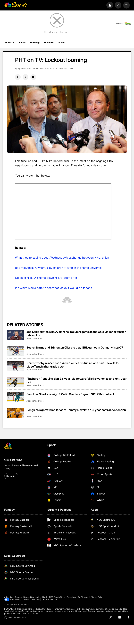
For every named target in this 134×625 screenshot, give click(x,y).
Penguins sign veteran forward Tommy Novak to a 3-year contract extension (76, 410)
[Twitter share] (25, 77)
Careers (18, 597)
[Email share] (33, 77)
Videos (61, 42)
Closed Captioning (32, 597)
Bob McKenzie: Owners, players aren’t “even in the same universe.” (59, 267)
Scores (22, 42)
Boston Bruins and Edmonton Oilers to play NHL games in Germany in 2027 (74, 347)
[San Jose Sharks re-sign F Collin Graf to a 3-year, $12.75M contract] (16, 397)
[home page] (16, 5)
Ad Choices (83, 597)
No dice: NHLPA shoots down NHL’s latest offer (46, 277)
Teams (8, 42)
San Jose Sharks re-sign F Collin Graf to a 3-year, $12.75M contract (70, 394)
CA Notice (35, 599)
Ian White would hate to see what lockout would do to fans (53, 288)
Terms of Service (49, 599)
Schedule (48, 42)
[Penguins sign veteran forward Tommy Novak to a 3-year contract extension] (16, 413)
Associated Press (35, 338)
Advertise (8, 597)
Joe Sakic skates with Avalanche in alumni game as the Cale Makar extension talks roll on (76, 333)
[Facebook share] (18, 77)
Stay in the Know (13, 459)
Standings (35, 42)
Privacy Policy (97, 597)
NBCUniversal (22, 605)
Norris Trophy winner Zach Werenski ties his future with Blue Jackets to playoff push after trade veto (72, 364)
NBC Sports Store (57, 597)
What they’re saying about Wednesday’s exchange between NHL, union (62, 257)
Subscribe (11, 476)
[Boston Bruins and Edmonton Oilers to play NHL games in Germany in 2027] (16, 351)
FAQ (45, 597)
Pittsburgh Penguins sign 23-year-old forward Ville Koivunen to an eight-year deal (76, 380)
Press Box (71, 597)
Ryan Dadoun (24, 68)
